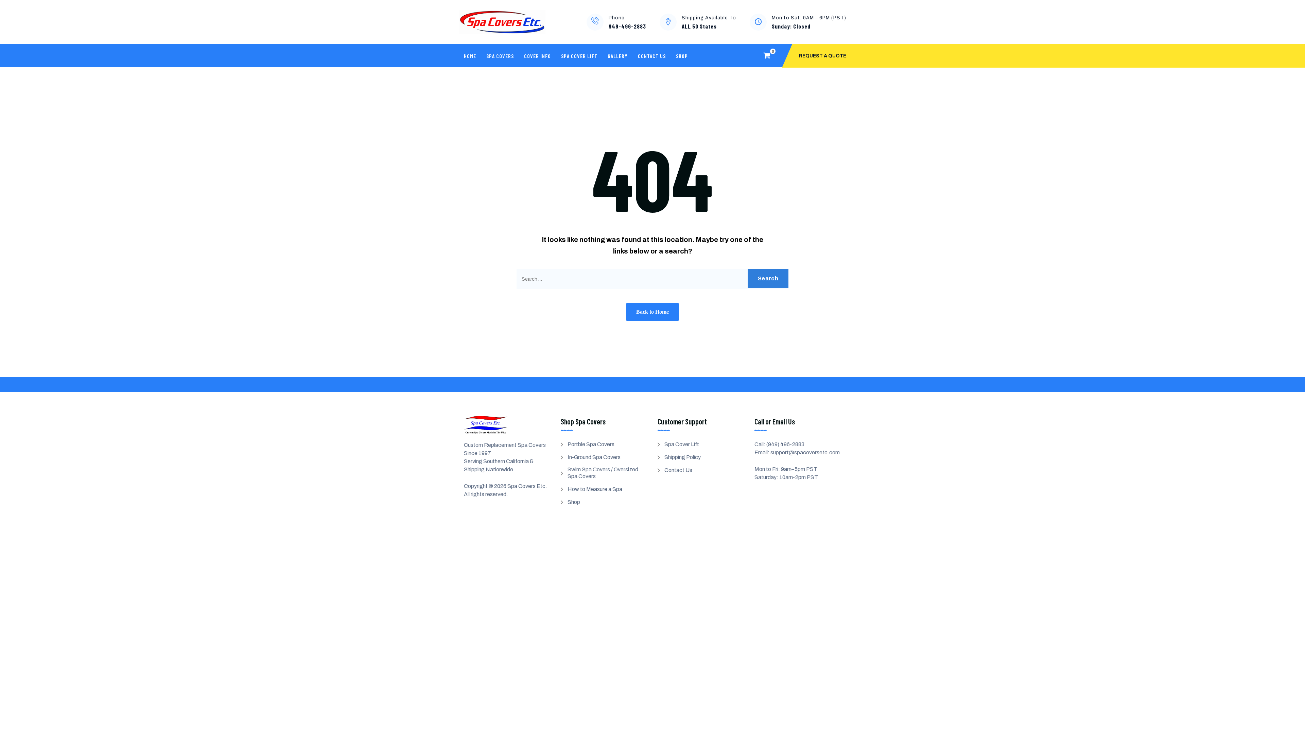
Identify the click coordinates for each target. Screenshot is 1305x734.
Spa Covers (500, 56)
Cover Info (537, 56)
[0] (766, 56)
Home (470, 56)
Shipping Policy (682, 457)
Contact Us (652, 56)
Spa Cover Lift (579, 56)
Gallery (618, 56)
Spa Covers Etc (526, 486)
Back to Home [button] (652, 312)
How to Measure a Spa (595, 489)
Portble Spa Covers (591, 444)
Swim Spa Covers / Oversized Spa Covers (603, 473)
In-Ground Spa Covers (594, 457)
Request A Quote (822, 55)
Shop (682, 56)
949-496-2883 (627, 26)
